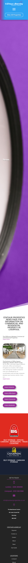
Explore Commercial (10, 399)
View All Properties (14, 15)
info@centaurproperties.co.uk (14, 500)
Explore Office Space (10, 393)
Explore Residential (10, 405)
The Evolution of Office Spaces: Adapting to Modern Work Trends (12, 362)
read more (6, 339)
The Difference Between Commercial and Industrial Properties (13, 337)
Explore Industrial (9, 387)
